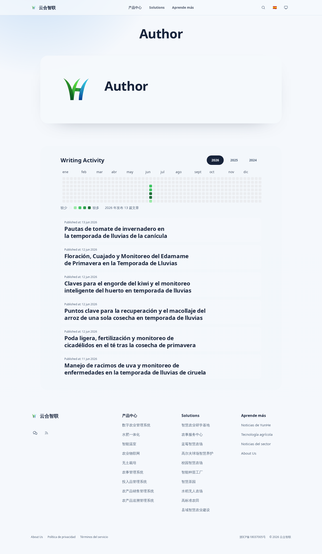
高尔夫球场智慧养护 (197, 453)
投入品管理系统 (134, 481)
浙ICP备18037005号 (252, 537)
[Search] (263, 7)
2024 (253, 160)
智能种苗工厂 (192, 472)
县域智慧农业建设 (196, 509)
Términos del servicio (94, 537)
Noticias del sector (256, 443)
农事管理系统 (132, 472)
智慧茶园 (189, 481)
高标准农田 (190, 500)
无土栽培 (129, 462)
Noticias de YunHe (256, 425)
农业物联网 (131, 453)
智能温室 (129, 443)
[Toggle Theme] (286, 7)
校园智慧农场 (192, 462)
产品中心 (129, 415)
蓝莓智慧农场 (192, 443)
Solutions (190, 415)
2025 (234, 160)
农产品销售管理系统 (138, 491)
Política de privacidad (61, 537)
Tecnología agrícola (256, 434)
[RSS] (46, 433)
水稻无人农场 (192, 491)
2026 (215, 160)
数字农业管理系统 (136, 425)
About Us (248, 453)
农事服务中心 (192, 434)
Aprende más (253, 415)
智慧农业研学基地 (196, 425)
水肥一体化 (131, 434)
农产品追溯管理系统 (138, 500)
